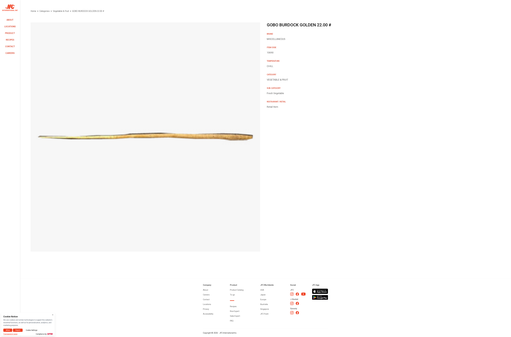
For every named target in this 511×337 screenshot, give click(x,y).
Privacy (206, 309)
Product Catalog (237, 290)
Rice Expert (234, 311)
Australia (264, 304)
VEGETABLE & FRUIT (61, 11)
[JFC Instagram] (292, 294)
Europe (263, 299)
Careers (10, 53)
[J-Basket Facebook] (297, 303)
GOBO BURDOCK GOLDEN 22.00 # (88, 11)
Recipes (10, 40)
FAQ (231, 321)
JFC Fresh (264, 314)
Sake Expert (235, 316)
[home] (10, 8)
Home (33, 11)
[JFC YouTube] (303, 294)
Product (10, 33)
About (10, 20)
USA (262, 290)
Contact (10, 46)
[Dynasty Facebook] (297, 312)
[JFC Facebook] (297, 294)
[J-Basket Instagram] (292, 303)
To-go (232, 295)
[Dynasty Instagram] (292, 312)
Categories (44, 11)
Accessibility (208, 314)
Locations (10, 26)
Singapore (264, 309)
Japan (263, 295)
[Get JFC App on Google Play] (320, 297)
